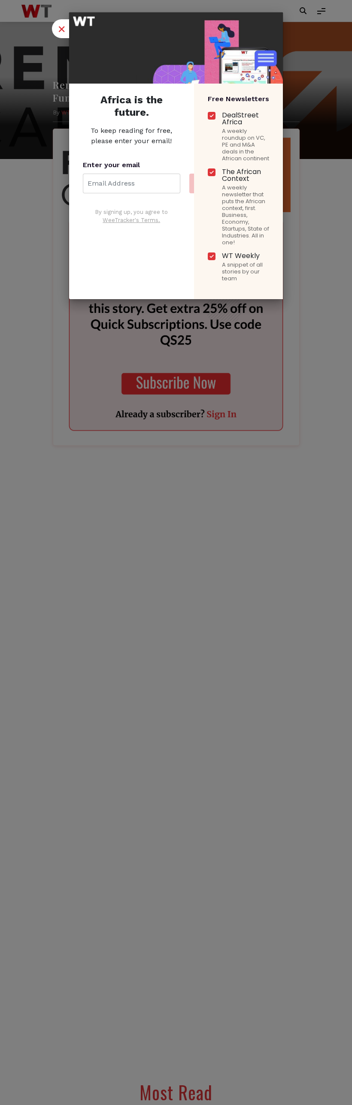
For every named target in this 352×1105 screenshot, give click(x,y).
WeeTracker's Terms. (131, 220)
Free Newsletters (238, 99)
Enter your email (111, 165)
